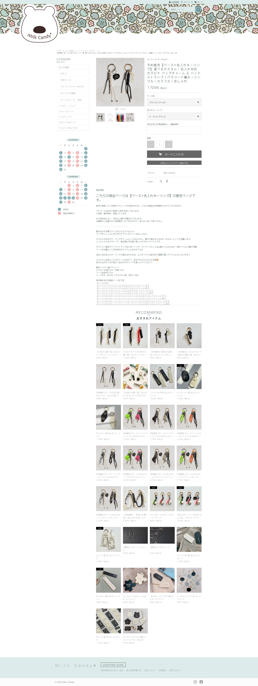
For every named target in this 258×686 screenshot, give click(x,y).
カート (200, 2)
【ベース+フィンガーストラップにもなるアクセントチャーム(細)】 (125, 293)
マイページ (188, 2)
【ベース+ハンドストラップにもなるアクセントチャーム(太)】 (123, 285)
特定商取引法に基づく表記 (112, 670)
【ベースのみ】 (102, 282)
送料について (150, 670)
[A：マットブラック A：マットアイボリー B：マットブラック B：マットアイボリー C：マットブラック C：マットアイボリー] (174, 116)
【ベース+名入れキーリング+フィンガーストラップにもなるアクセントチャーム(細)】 (133, 303)
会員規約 (162, 670)
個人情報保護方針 (133, 670)
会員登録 (175, 2)
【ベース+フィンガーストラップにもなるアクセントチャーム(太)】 (125, 290)
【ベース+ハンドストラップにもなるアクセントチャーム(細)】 (123, 287)
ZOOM (122, 109)
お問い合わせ (174, 670)
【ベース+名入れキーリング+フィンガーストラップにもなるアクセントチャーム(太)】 (133, 301)
